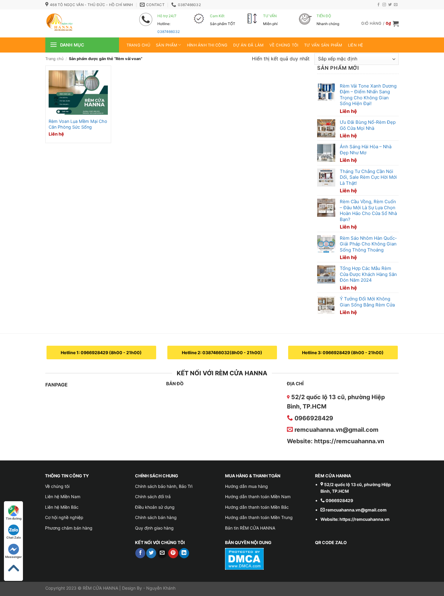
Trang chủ (138, 45)
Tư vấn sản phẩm (323, 45)
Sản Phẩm (166, 45)
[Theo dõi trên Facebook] (378, 5)
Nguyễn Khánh (160, 588)
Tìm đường (13, 518)
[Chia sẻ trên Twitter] (151, 553)
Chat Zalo (13, 537)
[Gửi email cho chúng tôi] (395, 5)
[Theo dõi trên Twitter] (390, 5)
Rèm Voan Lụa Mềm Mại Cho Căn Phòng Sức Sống (78, 124)
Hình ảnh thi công (207, 45)
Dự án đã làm (248, 45)
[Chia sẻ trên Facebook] (140, 553)
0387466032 (168, 31)
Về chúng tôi (283, 45)
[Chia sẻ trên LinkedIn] (184, 553)
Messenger (13, 557)
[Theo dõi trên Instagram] (384, 5)
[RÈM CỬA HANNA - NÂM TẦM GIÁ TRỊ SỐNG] (83, 23)
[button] (380, 23)
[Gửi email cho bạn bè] (162, 553)
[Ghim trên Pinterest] (173, 553)
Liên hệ (355, 45)
